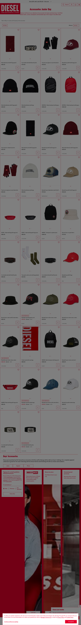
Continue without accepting (11, 621)
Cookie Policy (70, 617)
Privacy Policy (60, 617)
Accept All (71, 621)
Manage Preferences (46, 617)
